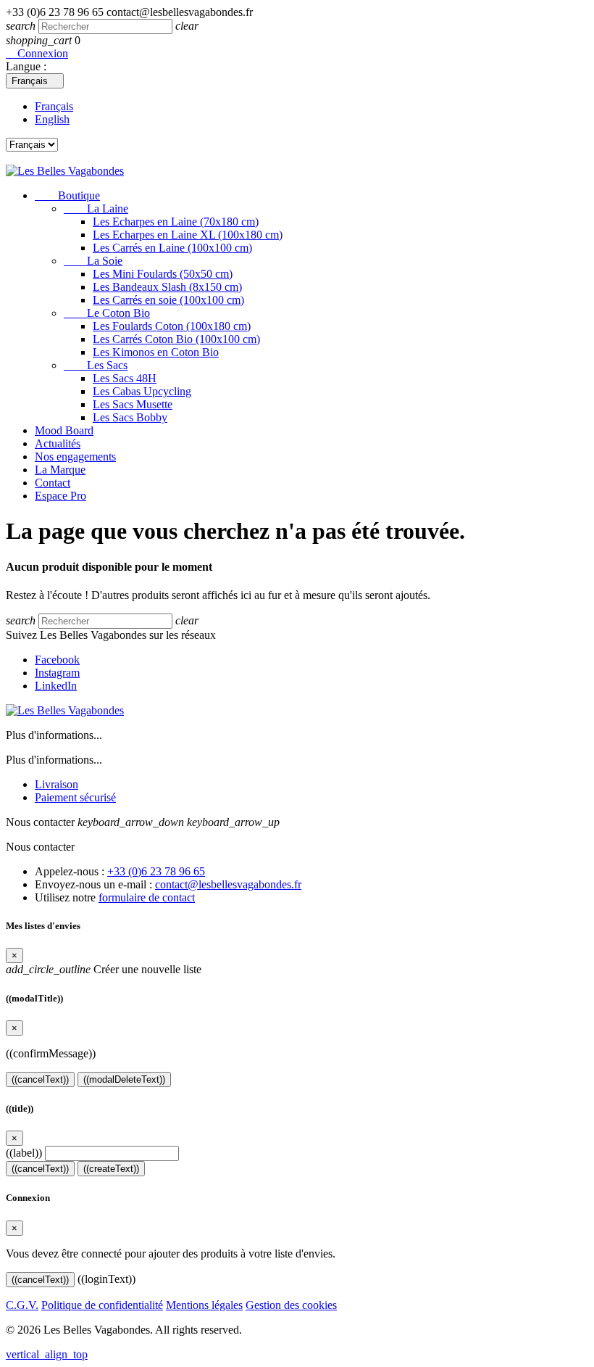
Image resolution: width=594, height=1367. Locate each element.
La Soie (93, 261)
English (52, 119)
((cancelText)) (40, 1079)
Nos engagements (75, 456)
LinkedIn (56, 686)
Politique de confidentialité (102, 1305)
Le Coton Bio (107, 313)
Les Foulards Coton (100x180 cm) (172, 326)
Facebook (57, 659)
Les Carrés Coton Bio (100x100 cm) (176, 339)
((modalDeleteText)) (124, 1079)
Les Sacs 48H (124, 378)
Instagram (57, 672)
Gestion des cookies (291, 1305)
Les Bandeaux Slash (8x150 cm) (167, 287)
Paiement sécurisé (75, 797)
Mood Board (64, 430)
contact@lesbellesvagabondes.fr (228, 884)
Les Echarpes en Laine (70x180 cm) (176, 221)
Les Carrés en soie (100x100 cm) (168, 300)
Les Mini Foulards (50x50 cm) (163, 274)
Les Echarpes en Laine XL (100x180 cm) (188, 234)
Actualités (57, 443)
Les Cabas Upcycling (142, 391)
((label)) (24, 1153)
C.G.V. (22, 1305)
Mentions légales (204, 1305)
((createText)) (111, 1168)
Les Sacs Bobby (130, 417)
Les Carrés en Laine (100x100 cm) (172, 247)
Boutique (67, 195)
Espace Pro (60, 496)
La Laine (96, 208)
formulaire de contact (147, 897)
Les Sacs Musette (132, 404)
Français (54, 106)
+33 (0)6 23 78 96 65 (156, 871)
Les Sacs (95, 365)
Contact (52, 482)
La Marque (60, 469)
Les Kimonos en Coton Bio (156, 352)
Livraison (56, 784)
